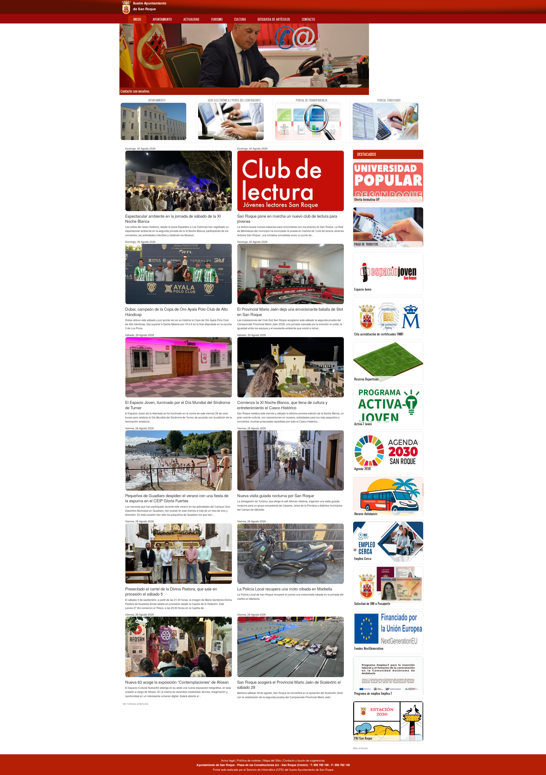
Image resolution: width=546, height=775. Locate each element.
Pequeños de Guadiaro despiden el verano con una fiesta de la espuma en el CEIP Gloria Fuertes (176, 498)
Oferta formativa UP (366, 199)
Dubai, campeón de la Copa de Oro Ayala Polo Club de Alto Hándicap (176, 311)
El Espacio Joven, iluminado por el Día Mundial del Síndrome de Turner (177, 404)
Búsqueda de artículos (274, 19)
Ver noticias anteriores (135, 703)
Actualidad (191, 19)
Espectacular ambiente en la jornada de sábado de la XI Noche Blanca (173, 218)
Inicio (137, 19)
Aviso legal (228, 760)
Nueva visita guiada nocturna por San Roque (275, 495)
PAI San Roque (363, 738)
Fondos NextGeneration (368, 648)
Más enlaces (360, 748)
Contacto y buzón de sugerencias (304, 760)
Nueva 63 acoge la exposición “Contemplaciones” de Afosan (177, 682)
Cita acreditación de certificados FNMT (379, 334)
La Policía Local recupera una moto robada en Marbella (284, 588)
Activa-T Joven (363, 424)
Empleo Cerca (362, 558)
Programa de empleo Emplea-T (373, 693)
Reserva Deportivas (366, 379)
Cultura (240, 19)
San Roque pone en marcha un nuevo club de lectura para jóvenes (287, 218)
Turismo (216, 19)
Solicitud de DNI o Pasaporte (372, 603)
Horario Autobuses (366, 513)
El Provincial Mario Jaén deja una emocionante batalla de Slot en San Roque (290, 311)
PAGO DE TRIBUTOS (366, 244)
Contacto (308, 19)
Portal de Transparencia (311, 100)
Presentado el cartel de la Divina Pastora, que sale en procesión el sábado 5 (171, 591)
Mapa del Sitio (272, 760)
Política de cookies (249, 760)
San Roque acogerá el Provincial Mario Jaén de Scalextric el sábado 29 (289, 684)
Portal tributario (389, 100)
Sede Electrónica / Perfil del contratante (234, 100)
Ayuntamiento (162, 19)
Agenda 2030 (362, 468)
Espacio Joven (362, 289)
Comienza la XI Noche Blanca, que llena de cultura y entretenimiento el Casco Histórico (282, 404)
